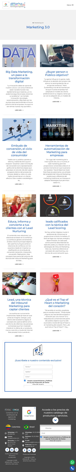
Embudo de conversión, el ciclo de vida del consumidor (19, 150)
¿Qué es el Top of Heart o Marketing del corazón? (56, 303)
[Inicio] (33, 23)
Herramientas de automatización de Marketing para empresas (56, 150)
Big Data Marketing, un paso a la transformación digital (19, 76)
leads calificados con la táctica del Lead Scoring (57, 225)
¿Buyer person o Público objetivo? (56, 73)
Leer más (19, 110)
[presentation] (19, 56)
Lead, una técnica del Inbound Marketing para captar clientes (19, 304)
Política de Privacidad (11, 454)
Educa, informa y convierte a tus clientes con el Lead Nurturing (19, 226)
